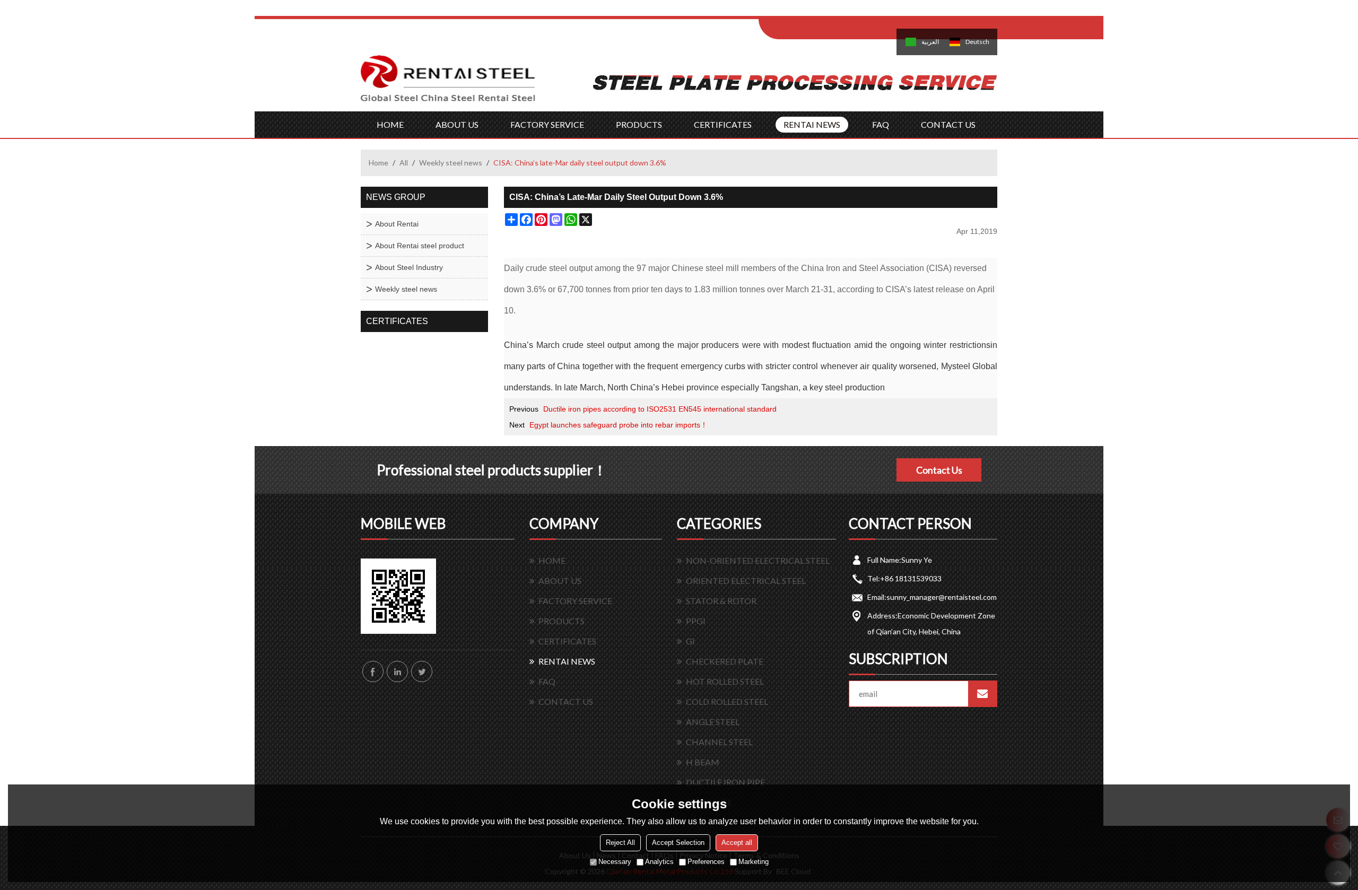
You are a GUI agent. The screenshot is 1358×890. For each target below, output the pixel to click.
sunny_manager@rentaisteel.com (941, 596)
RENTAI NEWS (812, 124)
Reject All (620, 843)
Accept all (736, 843)
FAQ (880, 124)
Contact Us (939, 470)
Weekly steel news (450, 162)
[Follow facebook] (373, 671)
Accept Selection (678, 843)
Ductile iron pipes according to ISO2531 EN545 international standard (660, 409)
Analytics (659, 862)
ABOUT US (457, 124)
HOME (390, 124)
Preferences (706, 862)
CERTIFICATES (723, 124)
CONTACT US (948, 124)
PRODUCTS (639, 124)
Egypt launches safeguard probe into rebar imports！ (618, 425)
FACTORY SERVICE (547, 124)
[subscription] (982, 693)
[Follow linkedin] (397, 671)
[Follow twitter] (421, 671)
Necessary (614, 862)
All (403, 162)
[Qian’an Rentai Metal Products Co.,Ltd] (448, 83)
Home (378, 162)
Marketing (753, 862)
